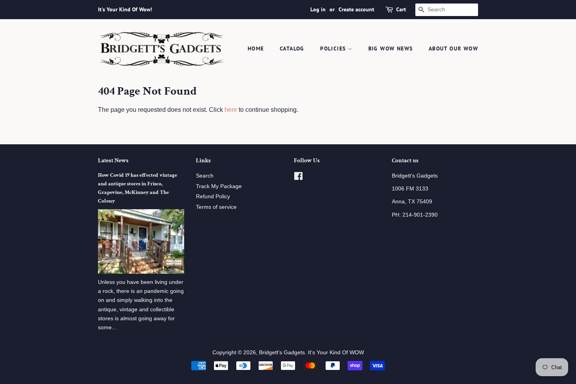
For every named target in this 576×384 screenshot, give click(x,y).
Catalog (292, 48)
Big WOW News (390, 48)
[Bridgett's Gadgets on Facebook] (298, 178)
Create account (356, 9)
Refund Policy (213, 196)
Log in (318, 9)
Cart (401, 9)
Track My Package (219, 186)
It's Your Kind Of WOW (336, 352)
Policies (334, 48)
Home (256, 48)
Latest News (113, 160)
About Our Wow (453, 48)
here (231, 109)
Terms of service (216, 207)
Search (205, 176)
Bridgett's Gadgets (282, 352)
